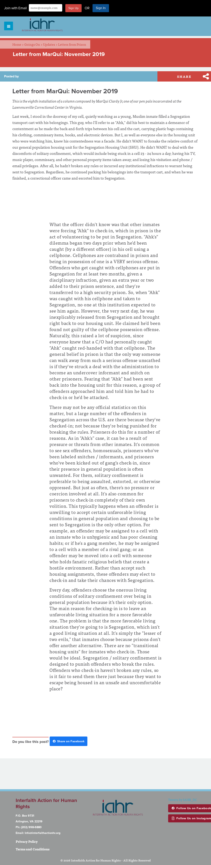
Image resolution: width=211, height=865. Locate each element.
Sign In (101, 8)
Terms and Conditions (32, 849)
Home (18, 44)
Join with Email (15, 8)
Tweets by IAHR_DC (182, 799)
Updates (50, 44)
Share (184, 76)
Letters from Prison (72, 44)
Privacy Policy (27, 841)
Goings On (33, 44)
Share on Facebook (70, 741)
